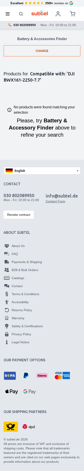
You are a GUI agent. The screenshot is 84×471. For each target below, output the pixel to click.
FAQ (15, 254)
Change (42, 51)
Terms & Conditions (25, 294)
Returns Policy (22, 310)
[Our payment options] (10, 375)
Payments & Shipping (27, 262)
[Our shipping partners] (11, 426)
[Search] (21, 14)
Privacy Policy (21, 334)
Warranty (18, 318)
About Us (18, 246)
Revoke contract (18, 214)
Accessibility (20, 302)
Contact (17, 286)
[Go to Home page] (39, 12)
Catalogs (18, 278)
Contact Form (55, 201)
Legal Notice (20, 342)
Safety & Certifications (27, 326)
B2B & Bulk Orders (25, 270)
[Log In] (58, 14)
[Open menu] (9, 13)
